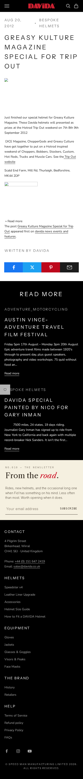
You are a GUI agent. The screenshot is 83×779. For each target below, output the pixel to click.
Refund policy (13, 723)
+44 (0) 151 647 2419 (30, 561)
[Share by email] (69, 267)
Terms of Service (15, 715)
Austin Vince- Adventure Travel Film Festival (34, 327)
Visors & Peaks (14, 659)
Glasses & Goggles (17, 652)
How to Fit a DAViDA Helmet (24, 616)
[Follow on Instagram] (18, 751)
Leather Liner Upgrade (19, 595)
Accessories (12, 602)
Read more (11, 373)
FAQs (8, 737)
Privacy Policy (13, 730)
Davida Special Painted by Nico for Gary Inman (36, 407)
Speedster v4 (13, 587)
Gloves (9, 637)
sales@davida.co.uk (27, 566)
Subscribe (68, 508)
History (9, 687)
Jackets (9, 645)
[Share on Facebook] (13, 267)
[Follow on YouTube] (29, 751)
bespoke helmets (49, 23)
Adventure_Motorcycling (36, 309)
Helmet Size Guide (17, 609)
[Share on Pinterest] (51, 267)
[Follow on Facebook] (6, 751)
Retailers (10, 695)
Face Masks (12, 666)
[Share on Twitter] (32, 267)
